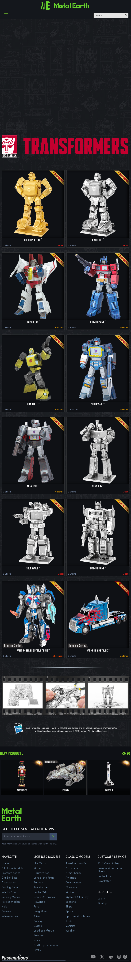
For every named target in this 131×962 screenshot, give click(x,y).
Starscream (33, 322)
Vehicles (70, 926)
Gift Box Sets (9, 878)
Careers (6, 911)
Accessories (9, 882)
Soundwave (98, 404)
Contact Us (104, 876)
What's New (9, 892)
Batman (38, 882)
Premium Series (11, 873)
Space (69, 911)
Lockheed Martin (44, 931)
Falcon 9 (109, 790)
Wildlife (70, 931)
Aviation (71, 878)
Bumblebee (98, 240)
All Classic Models (12, 868)
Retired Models (11, 902)
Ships (69, 907)
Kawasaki (39, 902)
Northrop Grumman (46, 945)
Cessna (38, 926)
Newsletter (104, 881)
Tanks (69, 921)
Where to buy (10, 916)
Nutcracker (22, 790)
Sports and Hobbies (78, 916)
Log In (101, 899)
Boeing (38, 921)
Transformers (42, 887)
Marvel (38, 868)
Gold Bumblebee (33, 240)
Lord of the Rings (44, 878)
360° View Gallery (108, 863)
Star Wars (40, 863)
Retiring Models (11, 897)
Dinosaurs (71, 887)
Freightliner (40, 911)
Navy (37, 940)
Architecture (73, 868)
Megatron (33, 486)
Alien (37, 916)
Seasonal (71, 902)
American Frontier (77, 863)
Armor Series (73, 873)
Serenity (65, 790)
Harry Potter (41, 873)
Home (5, 863)
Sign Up (102, 903)
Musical (70, 892)
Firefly (37, 950)
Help (4, 907)
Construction (73, 882)
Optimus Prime (98, 322)
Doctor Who (41, 892)
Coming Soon (10, 887)
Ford (36, 907)
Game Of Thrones (44, 897)
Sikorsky (39, 935)
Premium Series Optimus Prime (33, 650)
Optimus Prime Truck (97, 650)
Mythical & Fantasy (77, 897)
